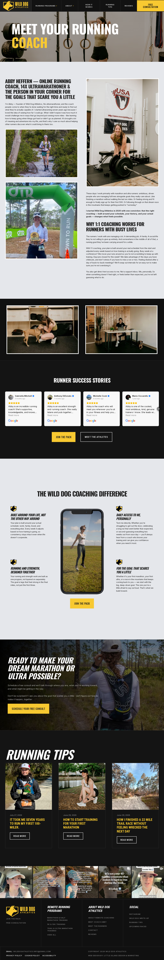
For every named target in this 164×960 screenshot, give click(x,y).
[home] (15, 6)
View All (51, 935)
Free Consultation (150, 6)
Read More (19, 836)
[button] (46, 5)
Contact (93, 930)
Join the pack (63, 437)
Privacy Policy (14, 955)
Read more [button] (13, 415)
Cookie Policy (32, 955)
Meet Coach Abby (97, 922)
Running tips (136, 922)
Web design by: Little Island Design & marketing (113, 955)
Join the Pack (13, 919)
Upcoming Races (138, 926)
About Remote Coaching (101, 918)
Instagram (135, 914)
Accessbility (49, 955)
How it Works (89, 6)
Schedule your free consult (28, 709)
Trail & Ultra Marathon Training (60, 929)
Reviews (129, 6)
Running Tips (110, 6)
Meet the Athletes (96, 437)
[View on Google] (10, 397)
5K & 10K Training (56, 924)
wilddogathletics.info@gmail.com (32, 951)
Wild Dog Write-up (139, 918)
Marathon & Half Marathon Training (57, 919)
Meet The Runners (97, 926)
